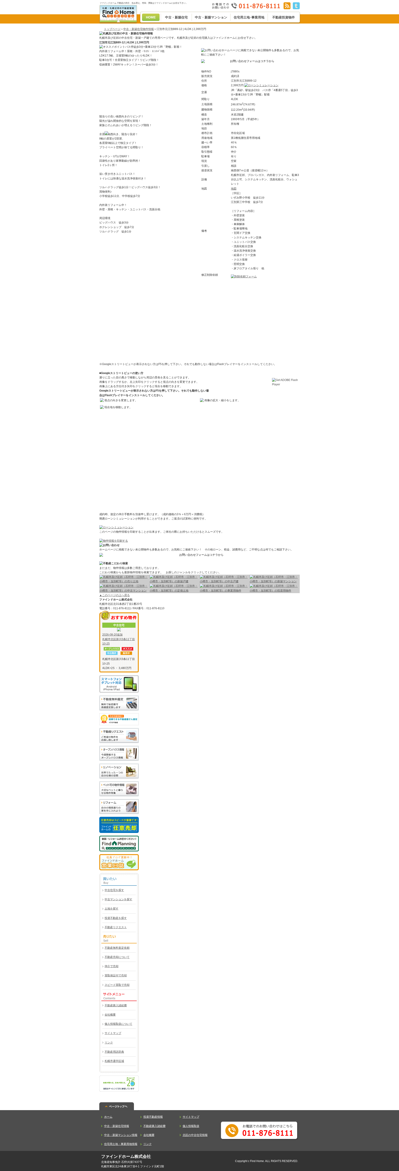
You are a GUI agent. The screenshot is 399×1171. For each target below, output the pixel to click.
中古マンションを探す (118, 899)
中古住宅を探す (114, 890)
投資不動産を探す (116, 918)
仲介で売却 (111, 966)
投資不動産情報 (153, 1116)
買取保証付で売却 (116, 975)
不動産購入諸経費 (116, 1005)
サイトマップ (113, 1033)
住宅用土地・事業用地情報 (120, 1144)
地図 (233, 188)
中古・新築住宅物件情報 (138, 29)
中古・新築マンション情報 (120, 1135)
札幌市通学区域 (114, 1061)
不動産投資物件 (283, 17)
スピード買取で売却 (117, 985)
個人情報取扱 (191, 1126)
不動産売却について (117, 957)
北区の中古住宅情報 (195, 1135)
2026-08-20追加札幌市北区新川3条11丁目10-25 (118, 639)
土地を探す (111, 908)
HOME (151, 17)
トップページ (112, 29)
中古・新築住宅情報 (116, 1126)
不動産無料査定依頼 (117, 947)
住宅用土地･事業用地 (249, 17)
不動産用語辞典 (114, 1051)
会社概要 (110, 1014)
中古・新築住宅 (176, 17)
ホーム (108, 1116)
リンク (109, 1042)
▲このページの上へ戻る (114, 595)
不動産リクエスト (116, 927)
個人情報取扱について (118, 1023)
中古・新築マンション (211, 17)
